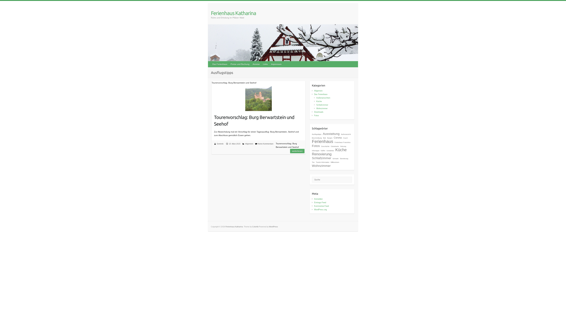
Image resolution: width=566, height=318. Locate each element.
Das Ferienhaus (219, 64)
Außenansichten (323, 98)
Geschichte (325, 146)
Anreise (256, 64)
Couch (345, 138)
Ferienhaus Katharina (233, 13)
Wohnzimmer (322, 108)
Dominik (220, 144)
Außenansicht (346, 134)
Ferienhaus (322, 141)
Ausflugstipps (316, 134)
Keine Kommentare (265, 144)
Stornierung (344, 158)
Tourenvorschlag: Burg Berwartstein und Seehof (254, 120)
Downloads (318, 112)
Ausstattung (331, 133)
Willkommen (335, 162)
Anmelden (318, 199)
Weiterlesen (297, 151)
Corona (338, 137)
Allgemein (249, 144)
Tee (313, 162)
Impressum (276, 64)
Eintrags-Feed (320, 202)
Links (265, 64)
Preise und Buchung (240, 64)
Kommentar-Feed (321, 206)
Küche (319, 101)
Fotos (316, 115)
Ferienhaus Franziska (342, 142)
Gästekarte (335, 146)
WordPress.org (320, 209)
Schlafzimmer (322, 105)
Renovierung (321, 154)
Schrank (336, 158)
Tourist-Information (322, 162)
